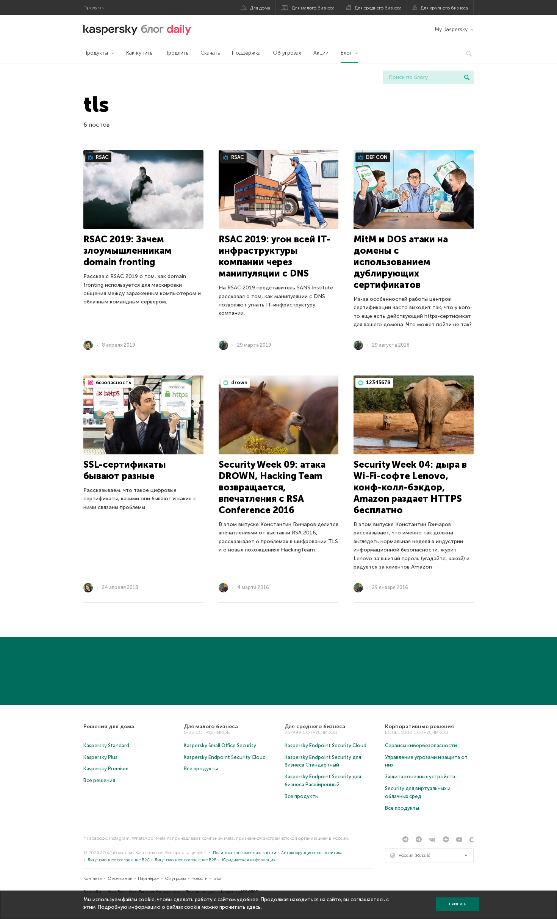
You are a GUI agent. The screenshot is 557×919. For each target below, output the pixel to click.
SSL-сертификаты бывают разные (124, 470)
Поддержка (246, 53)
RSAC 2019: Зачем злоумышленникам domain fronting (127, 250)
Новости (199, 878)
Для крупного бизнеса (444, 8)
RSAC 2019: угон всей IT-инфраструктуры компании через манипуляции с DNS (274, 256)
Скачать (210, 53)
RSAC (102, 157)
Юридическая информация (248, 860)
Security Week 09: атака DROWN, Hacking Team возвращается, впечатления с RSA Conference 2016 (272, 487)
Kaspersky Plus (100, 757)
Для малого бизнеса (313, 8)
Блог (346, 53)
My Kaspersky (451, 29)
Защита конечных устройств (420, 776)
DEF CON (376, 157)
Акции (321, 53)
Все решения (99, 780)
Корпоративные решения (419, 726)
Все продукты (201, 768)
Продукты (95, 53)
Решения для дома (108, 726)
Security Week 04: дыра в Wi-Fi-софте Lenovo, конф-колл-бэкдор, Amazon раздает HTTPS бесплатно (410, 487)
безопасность (113, 382)
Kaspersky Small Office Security (220, 745)
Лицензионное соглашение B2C (119, 860)
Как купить (139, 53)
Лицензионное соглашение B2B (186, 860)
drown (238, 382)
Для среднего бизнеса (378, 8)
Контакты (92, 878)
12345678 (378, 382)
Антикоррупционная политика (312, 852)
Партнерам (149, 878)
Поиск (467, 77)
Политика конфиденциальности (244, 852)
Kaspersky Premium (105, 768)
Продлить (176, 53)
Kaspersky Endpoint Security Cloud (225, 757)
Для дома (260, 8)
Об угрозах (287, 53)
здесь (254, 907)
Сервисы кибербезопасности (421, 745)
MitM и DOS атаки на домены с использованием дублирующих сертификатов (401, 262)
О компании (120, 878)
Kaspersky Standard (106, 745)
